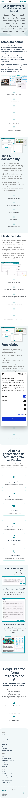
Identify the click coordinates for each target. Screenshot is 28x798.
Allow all (14, 418)
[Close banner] (25, 373)
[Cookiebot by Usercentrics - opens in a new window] (17, 374)
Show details (21, 414)
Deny (14, 423)
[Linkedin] (23, 793)
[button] (9, 1)
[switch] (24, 401)
